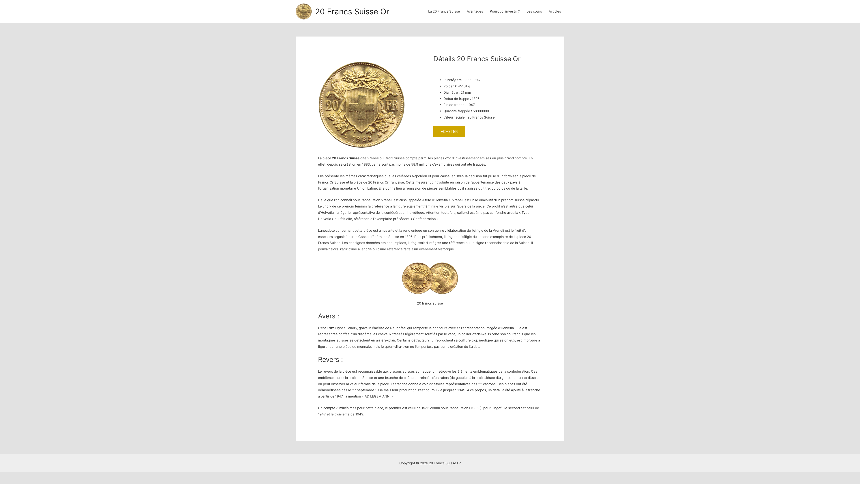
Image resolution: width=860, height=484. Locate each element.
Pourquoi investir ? (505, 11)
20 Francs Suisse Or (352, 11)
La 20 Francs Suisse (444, 11)
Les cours (534, 11)
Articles (555, 11)
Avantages (475, 11)
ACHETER (449, 131)
